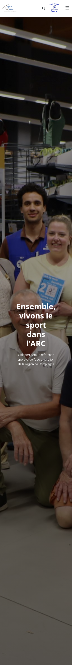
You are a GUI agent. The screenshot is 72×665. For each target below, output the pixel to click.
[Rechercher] (43, 8)
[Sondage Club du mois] (54, 8)
